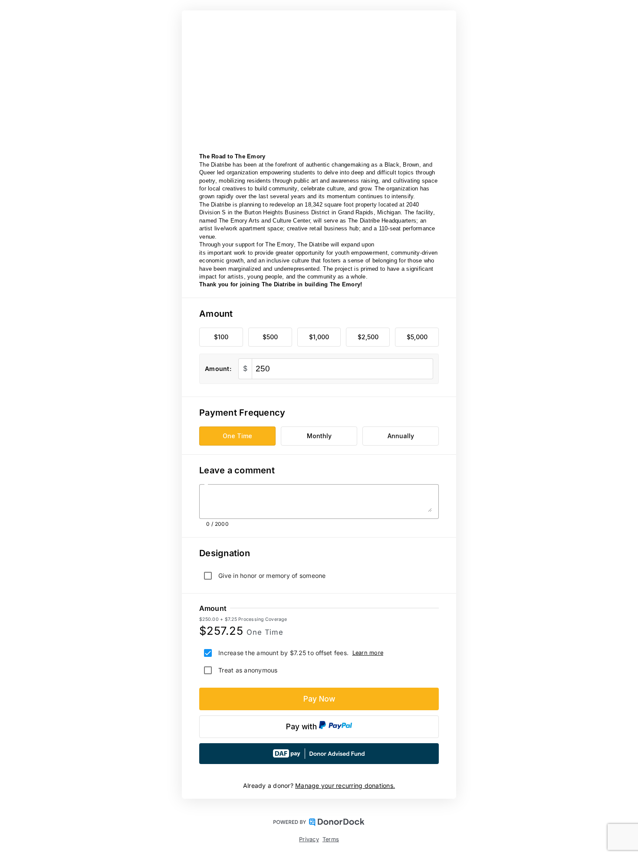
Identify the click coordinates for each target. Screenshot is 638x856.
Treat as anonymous (248, 670)
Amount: (218, 368)
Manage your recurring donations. (345, 785)
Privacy (309, 839)
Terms (330, 839)
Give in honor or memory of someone (272, 575)
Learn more (368, 652)
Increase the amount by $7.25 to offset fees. (283, 652)
